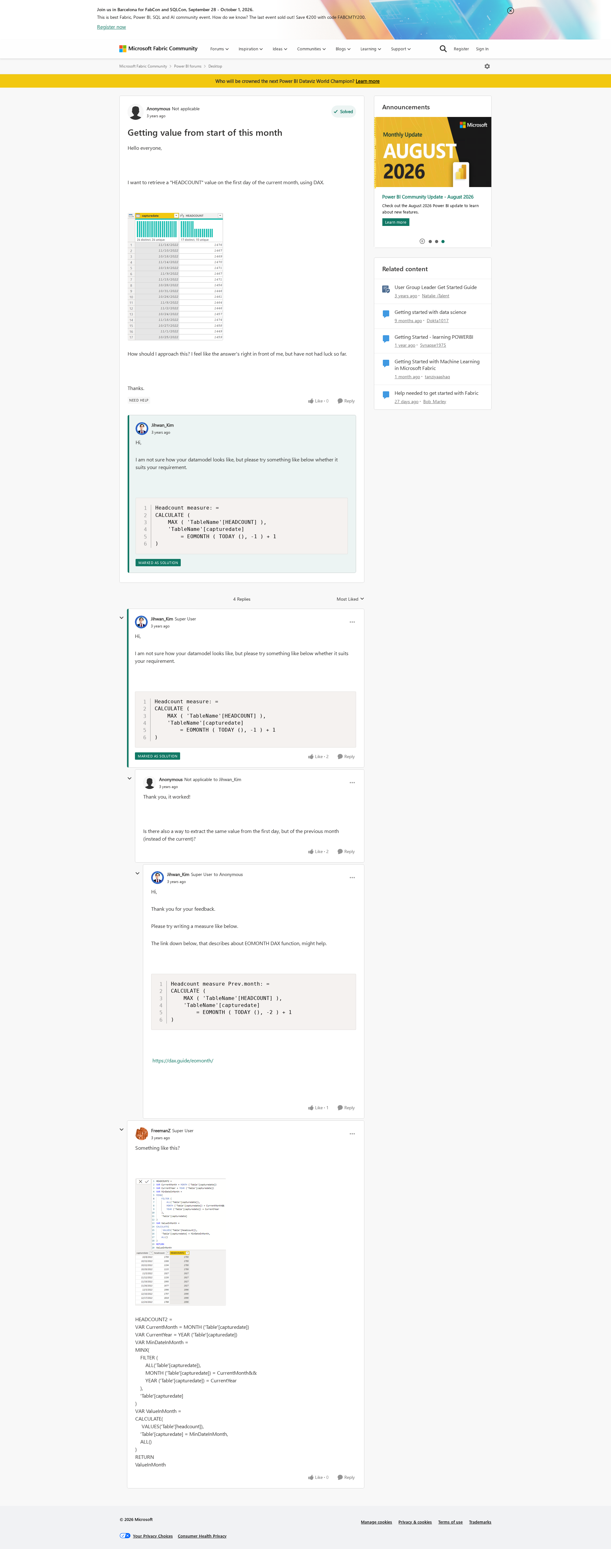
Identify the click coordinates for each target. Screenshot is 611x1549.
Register (461, 48)
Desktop (215, 66)
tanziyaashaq (437, 376)
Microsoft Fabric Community (143, 66)
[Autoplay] (422, 241)
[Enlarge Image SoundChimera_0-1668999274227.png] (175, 276)
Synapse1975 (433, 345)
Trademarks (480, 1521)
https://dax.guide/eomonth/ (182, 1060)
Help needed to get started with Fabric (436, 393)
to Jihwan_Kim (227, 779)
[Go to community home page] (158, 48)
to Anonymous (228, 874)
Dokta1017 (438, 320)
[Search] (443, 49)
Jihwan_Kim (162, 425)
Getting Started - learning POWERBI (434, 337)
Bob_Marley (434, 401)
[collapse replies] (121, 618)
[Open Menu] (487, 66)
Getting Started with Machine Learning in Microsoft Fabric (437, 364)
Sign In (482, 48)
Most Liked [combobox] (350, 599)
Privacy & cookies (415, 1521)
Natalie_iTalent (435, 296)
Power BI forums (187, 66)
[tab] (430, 241)
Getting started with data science (430, 312)
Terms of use (450, 1521)
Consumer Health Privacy (202, 1535)
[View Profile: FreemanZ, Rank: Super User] (141, 1133)
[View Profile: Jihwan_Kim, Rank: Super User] (141, 622)
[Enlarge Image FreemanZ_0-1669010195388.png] (180, 1242)
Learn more (368, 81)
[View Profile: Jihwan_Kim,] (142, 428)
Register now (111, 26)
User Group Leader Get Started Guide (436, 287)
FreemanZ (161, 1130)
